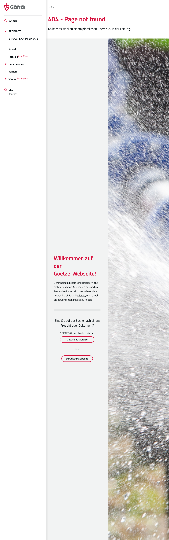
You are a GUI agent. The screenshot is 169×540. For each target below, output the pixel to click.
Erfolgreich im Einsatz (23, 39)
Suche (81, 295)
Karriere (12, 71)
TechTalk (18, 57)
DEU (12, 92)
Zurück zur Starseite (77, 358)
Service (18, 79)
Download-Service (77, 339)
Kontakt (12, 49)
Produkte (14, 31)
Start (53, 7)
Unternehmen (16, 64)
